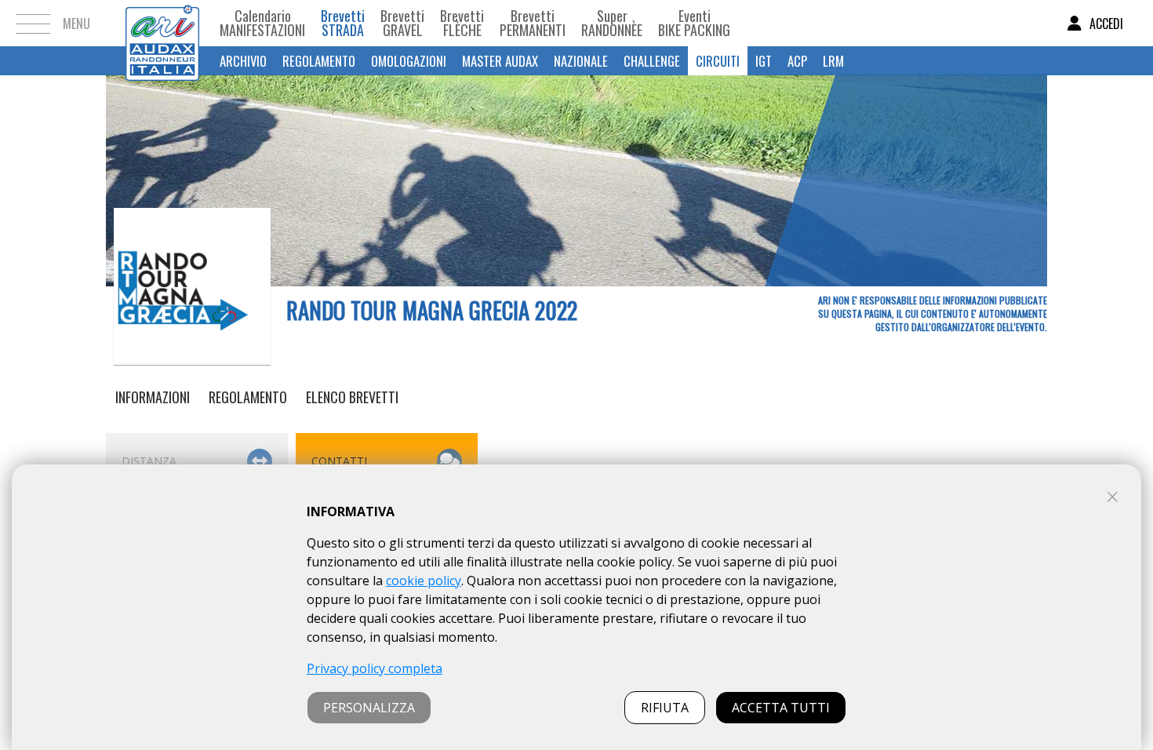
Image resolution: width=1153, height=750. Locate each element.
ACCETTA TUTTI (781, 707)
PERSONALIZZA (369, 707)
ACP (797, 61)
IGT (763, 61)
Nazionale (581, 61)
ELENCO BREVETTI (352, 397)
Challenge (652, 61)
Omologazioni (408, 61)
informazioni (152, 397)
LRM (833, 61)
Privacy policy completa (374, 668)
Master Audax (500, 61)
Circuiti (718, 61)
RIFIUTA (665, 707)
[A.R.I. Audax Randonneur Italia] (162, 23)
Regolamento (318, 61)
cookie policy (423, 580)
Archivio (243, 61)
